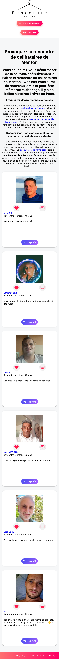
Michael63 (8, 531)
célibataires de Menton (33, 108)
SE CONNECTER (29, 32)
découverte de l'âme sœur (33, 149)
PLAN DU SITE (36, 655)
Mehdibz (7, 372)
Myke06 (7, 213)
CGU (24, 655)
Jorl (5, 611)
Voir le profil (29, 242)
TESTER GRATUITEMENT (29, 23)
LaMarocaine (10, 292)
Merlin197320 (10, 452)
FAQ (18, 655)
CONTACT (51, 655)
